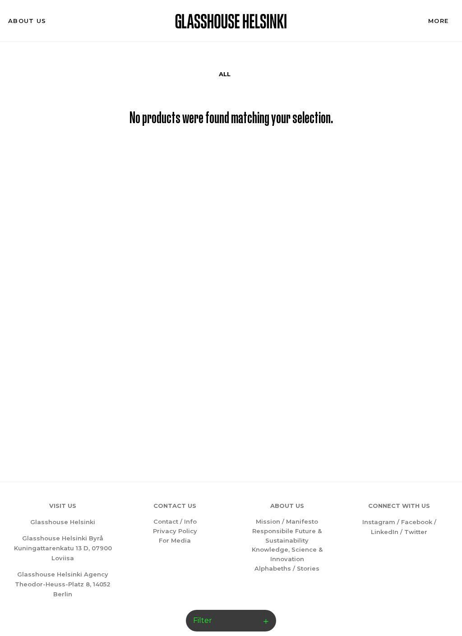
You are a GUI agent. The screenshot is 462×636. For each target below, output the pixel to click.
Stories (308, 568)
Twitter (415, 531)
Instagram (378, 521)
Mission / (271, 521)
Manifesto (302, 521)
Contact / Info (175, 521)
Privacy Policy (175, 531)
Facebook (416, 521)
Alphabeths (272, 568)
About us (27, 20)
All (225, 74)
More (438, 20)
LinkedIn (384, 531)
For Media (175, 540)
